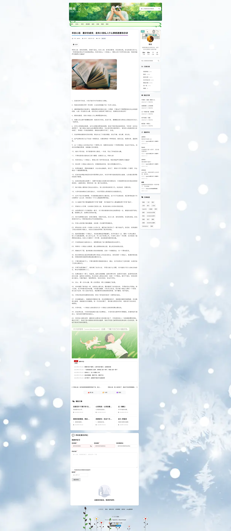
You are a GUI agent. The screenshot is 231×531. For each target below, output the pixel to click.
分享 (143, 205)
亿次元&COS (148, 80)
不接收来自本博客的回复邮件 (82, 470)
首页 (72, 24)
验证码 (73, 472)
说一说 (147, 85)
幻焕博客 (117, 509)
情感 (143, 219)
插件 (143, 212)
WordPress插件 (151, 223)
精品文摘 (103, 38)
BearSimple (122, 520)
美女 (143, 216)
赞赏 (120, 392)
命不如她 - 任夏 (145, 118)
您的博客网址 (119, 443)
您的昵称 (74, 443)
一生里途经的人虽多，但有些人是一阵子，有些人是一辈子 (101, 370)
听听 (82, 24)
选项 (76, 44)
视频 (152, 226)
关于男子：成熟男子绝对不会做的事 (95, 378)
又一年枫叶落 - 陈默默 (147, 112)
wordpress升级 (151, 212)
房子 (148, 219)
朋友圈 (88, 24)
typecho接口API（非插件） (152, 141)
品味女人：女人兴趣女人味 (92, 372)
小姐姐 (150, 209)
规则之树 (111, 509)
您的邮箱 (96, 443)
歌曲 (143, 202)
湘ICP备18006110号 (116, 523)
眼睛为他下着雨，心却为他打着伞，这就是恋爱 (98, 367)
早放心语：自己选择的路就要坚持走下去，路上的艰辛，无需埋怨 (91, 387)
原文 (153, 202)
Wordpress (145, 226)
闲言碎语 (147, 71)
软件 (156, 209)
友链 (97, 24)
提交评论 (76, 480)
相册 (102, 24)
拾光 (72, 8)
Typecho (115, 520)
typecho (144, 209)
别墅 (143, 223)
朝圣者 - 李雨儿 (145, 124)
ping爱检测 (130, 509)
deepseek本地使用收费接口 (153, 188)
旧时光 (123, 509)
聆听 (146, 74)
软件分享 (147, 77)
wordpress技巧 (151, 216)
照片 (148, 205)
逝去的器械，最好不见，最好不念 (94, 375)
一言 (148, 202)
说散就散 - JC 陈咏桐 (147, 106)
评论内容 (74, 451)
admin (78, 38)
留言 (93, 24)
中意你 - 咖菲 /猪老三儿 (148, 100)
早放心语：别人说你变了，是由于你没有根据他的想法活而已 (125, 387)
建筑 (153, 219)
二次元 (153, 205)
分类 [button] (76, 24)
